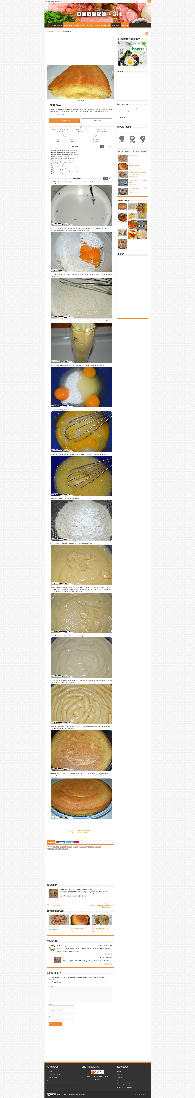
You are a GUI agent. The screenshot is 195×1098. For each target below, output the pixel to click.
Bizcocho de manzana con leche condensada (79, 928)
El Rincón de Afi (60, 1094)
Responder (108, 954)
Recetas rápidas (79, 25)
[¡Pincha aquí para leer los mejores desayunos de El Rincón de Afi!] (132, 53)
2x (106, 147)
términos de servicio (107, 1078)
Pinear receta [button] (97, 120)
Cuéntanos (79, 832)
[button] (49, 114)
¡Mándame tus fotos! (75, 2)
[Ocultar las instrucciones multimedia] (110, 178)
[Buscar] (149, 1)
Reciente (120, 151)
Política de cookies (122, 1081)
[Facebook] (129, 2)
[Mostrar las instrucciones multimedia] (105, 178)
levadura (83, 846)
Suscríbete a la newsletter (124, 1087)
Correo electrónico (55, 1010)
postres (98, 846)
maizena (91, 846)
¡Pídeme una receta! (88, 2)
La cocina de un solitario (54, 1074)
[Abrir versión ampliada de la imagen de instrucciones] (81, 205)
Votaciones (52, 979)
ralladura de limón (54, 849)
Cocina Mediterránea (59, 31)
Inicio (48, 25)
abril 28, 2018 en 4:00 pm (105, 945)
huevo (70, 846)
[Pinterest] (133, 2)
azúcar (56, 846)
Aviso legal (120, 1074)
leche (76, 846)
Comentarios (135, 151)
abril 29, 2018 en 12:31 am (105, 957)
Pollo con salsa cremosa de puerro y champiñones (101, 928)
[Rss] (127, 2)
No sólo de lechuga (52, 1077)
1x (102, 147)
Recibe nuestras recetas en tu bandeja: (131, 109)
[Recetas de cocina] (97, 1072)
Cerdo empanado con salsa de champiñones (100, 905)
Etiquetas (143, 151)
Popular (127, 151)
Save (77, 842)
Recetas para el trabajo (92, 25)
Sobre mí (65, 2)
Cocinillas (49, 1071)
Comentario (53, 986)
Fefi (63, 958)
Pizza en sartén (54, 927)
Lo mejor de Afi (105, 25)
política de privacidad (93, 1078)
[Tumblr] (134, 2)
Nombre (52, 1004)
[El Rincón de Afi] (97, 13)
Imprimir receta (65, 120)
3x (110, 147)
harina (63, 846)
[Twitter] (131, 2)
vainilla (65, 849)
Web (50, 1017)
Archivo (119, 1071)
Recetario (125, 25)
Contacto (119, 1077)
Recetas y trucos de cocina (54, 1081)
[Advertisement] (80, 49)
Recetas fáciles (68, 25)
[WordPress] (137, 2)
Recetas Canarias (57, 25)
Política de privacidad (123, 1084)
